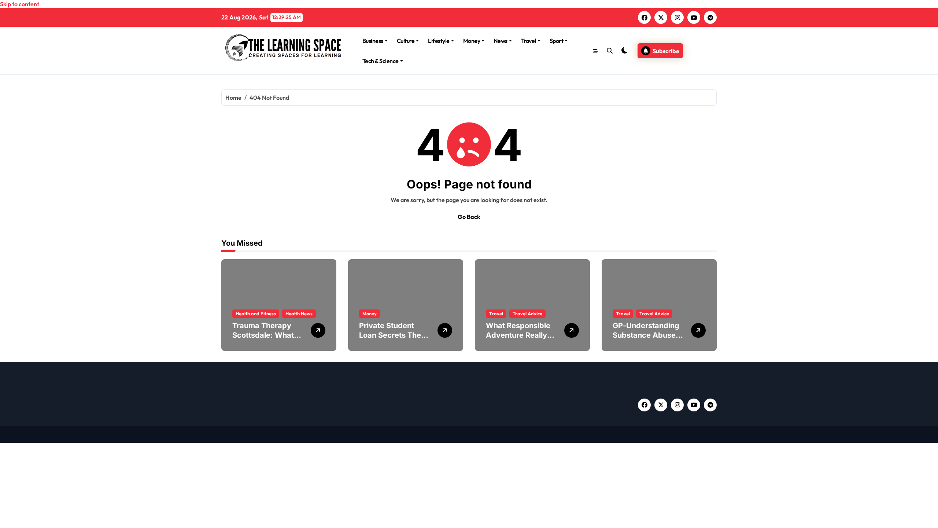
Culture (406, 40)
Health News (299, 313)
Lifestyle (439, 40)
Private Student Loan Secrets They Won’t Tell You (392, 335)
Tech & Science (380, 61)
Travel (528, 40)
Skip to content (19, 4)
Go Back (469, 216)
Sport (557, 40)
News (500, 40)
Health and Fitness (256, 313)
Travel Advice (527, 313)
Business (372, 40)
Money (471, 40)
